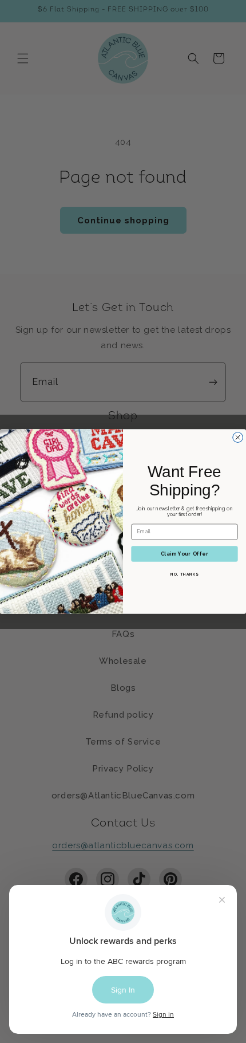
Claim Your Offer (184, 553)
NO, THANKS (184, 574)
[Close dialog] (238, 437)
